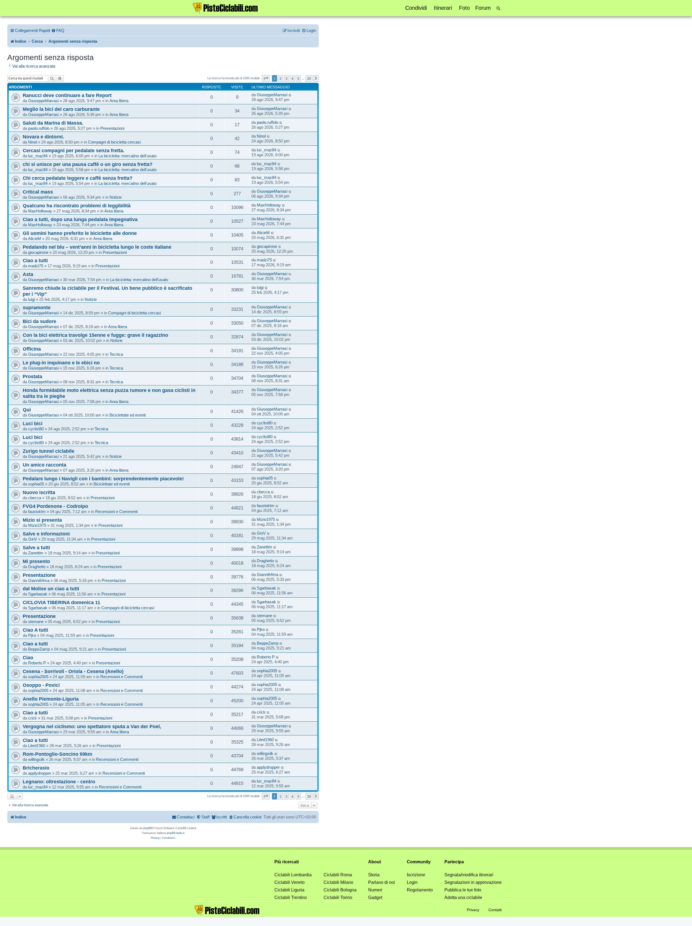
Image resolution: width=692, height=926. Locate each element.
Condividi (416, 8)
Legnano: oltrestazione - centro (59, 781)
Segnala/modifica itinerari (468, 874)
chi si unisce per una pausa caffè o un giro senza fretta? (87, 164)
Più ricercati (286, 862)
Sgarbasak (37, 594)
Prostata (32, 376)
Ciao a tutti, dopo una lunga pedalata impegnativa (80, 219)
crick (32, 718)
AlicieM (34, 238)
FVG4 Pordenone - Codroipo (55, 506)
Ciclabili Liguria (289, 890)
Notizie (115, 197)
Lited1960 (36, 745)
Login (412, 882)
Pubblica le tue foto (462, 890)
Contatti (495, 910)
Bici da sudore (39, 321)
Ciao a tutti (35, 260)
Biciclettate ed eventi (127, 415)
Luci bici (32, 423)
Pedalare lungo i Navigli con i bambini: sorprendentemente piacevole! (103, 478)
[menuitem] (57, 30)
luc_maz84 (38, 156)
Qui (27, 409)
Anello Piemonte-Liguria (51, 699)
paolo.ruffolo (38, 128)
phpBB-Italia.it (175, 832)
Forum (483, 8)
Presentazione (39, 575)
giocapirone (38, 252)
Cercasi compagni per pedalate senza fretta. (73, 150)
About (374, 862)
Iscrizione (416, 874)
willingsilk (36, 759)
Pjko (32, 635)
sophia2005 (38, 676)
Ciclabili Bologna (340, 890)
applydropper (39, 773)
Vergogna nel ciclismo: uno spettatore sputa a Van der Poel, (92, 726)
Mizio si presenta (42, 520)
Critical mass (38, 192)
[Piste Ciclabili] (225, 7)
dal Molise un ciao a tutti (51, 588)
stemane (36, 621)
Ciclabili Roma (338, 874)
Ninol (32, 142)
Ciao (28, 657)
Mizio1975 (37, 525)
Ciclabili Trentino (290, 897)
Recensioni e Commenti (116, 511)
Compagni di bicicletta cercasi (114, 142)
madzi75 (35, 266)
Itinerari (443, 8)
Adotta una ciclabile (463, 897)
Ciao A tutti (35, 630)
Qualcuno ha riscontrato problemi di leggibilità (77, 205)
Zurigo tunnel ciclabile (48, 451)
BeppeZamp (39, 649)
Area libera (118, 100)
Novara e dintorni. (43, 136)
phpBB (147, 828)
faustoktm (37, 511)
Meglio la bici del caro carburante (61, 109)
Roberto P (37, 663)
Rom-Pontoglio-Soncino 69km (57, 754)
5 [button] (298, 78)
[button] (266, 78)
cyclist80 (36, 429)
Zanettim (36, 553)
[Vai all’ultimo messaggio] (290, 94)
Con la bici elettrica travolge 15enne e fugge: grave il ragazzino (95, 335)
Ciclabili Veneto (289, 882)
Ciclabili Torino (338, 897)
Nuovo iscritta (39, 492)
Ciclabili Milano (338, 882)
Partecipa (454, 862)
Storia (374, 874)
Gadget (375, 897)
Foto (464, 8)
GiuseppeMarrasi (43, 100)
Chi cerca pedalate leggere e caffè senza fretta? (77, 178)
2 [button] (280, 78)
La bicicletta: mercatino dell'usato (127, 156)
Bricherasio (36, 768)
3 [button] (286, 78)
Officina (32, 349)
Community (419, 862)
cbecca (34, 497)
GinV (32, 539)
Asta (28, 274)
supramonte (37, 307)
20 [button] (309, 78)
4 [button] (292, 78)
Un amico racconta (44, 465)
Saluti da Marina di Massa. (53, 123)
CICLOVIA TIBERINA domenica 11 (61, 602)
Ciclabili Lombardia (293, 874)
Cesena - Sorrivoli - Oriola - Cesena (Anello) (73, 671)
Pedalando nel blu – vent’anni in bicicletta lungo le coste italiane (97, 247)
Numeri (375, 890)
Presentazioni (112, 128)
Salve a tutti (36, 547)
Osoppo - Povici (41, 685)
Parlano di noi (381, 882)
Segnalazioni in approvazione (473, 882)
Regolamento (420, 890)
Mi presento (36, 561)
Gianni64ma (38, 580)
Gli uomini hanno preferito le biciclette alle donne (80, 233)
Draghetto (36, 566)
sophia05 (36, 484)
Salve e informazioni (46, 534)
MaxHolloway (40, 211)
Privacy (473, 910)
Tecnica (116, 354)
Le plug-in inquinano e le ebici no (61, 362)
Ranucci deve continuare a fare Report (67, 95)
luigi (31, 299)
